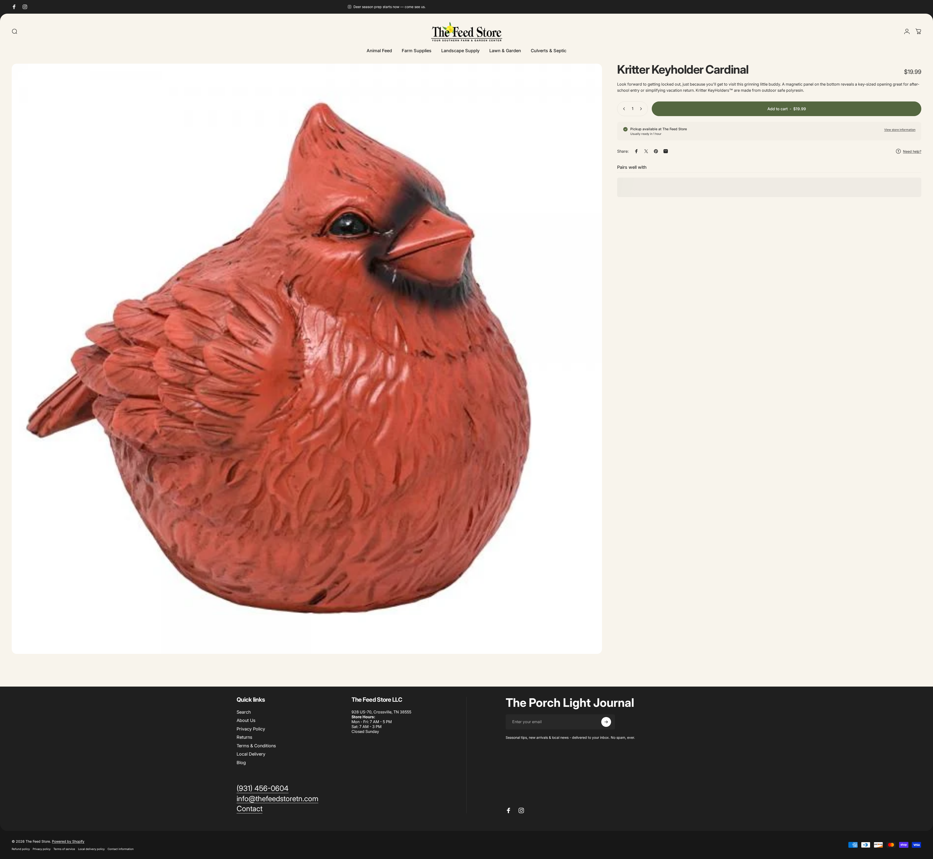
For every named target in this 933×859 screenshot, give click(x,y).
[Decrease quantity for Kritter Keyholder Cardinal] (623, 109)
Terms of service (64, 849)
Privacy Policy (251, 728)
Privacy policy (41, 849)
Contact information (121, 849)
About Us (246, 720)
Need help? (912, 151)
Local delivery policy (91, 849)
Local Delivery (251, 754)
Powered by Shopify (68, 841)
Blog (241, 762)
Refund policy (21, 849)
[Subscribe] (606, 722)
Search (244, 712)
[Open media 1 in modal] (307, 359)
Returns (244, 737)
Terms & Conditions (256, 745)
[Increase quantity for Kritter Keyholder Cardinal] (642, 109)
